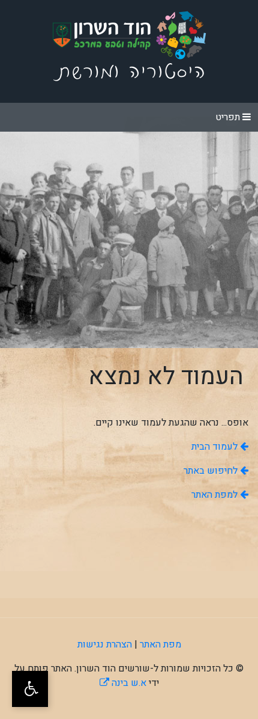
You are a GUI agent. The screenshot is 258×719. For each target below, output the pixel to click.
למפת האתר (215, 495)
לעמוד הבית (215, 446)
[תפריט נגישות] (30, 689)
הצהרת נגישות (104, 644)
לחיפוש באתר (212, 471)
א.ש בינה (123, 683)
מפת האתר (160, 644)
